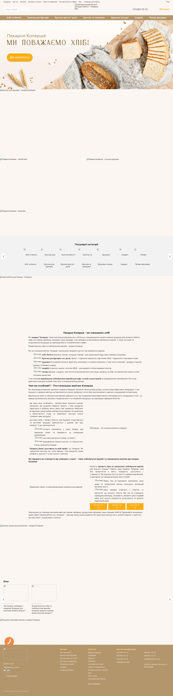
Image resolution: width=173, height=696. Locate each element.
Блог (80, 2)
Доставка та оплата (34, 2)
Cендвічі (139, 17)
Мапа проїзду (148, 667)
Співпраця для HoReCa (92, 2)
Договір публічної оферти (68, 2)
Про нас (15, 2)
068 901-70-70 (117, 506)
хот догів (66, 358)
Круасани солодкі (119, 17)
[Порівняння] (156, 2)
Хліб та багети (14, 17)
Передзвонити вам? (123, 662)
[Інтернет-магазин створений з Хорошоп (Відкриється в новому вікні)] (16, 693)
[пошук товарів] (28, 9)
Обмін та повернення (50, 2)
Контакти (23, 2)
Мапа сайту (92, 676)
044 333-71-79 (135, 506)
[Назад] (3, 256)
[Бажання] (160, 2)
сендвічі (45, 368)
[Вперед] (169, 256)
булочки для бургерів (51, 358)
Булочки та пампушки (94, 17)
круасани (46, 362)
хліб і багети (47, 355)
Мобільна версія (11, 676)
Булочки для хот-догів (66, 17)
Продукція (7, 2)
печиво (45, 372)
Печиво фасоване (157, 17)
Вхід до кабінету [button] (94, 653)
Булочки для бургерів (38, 17)
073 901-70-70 (140, 9)
